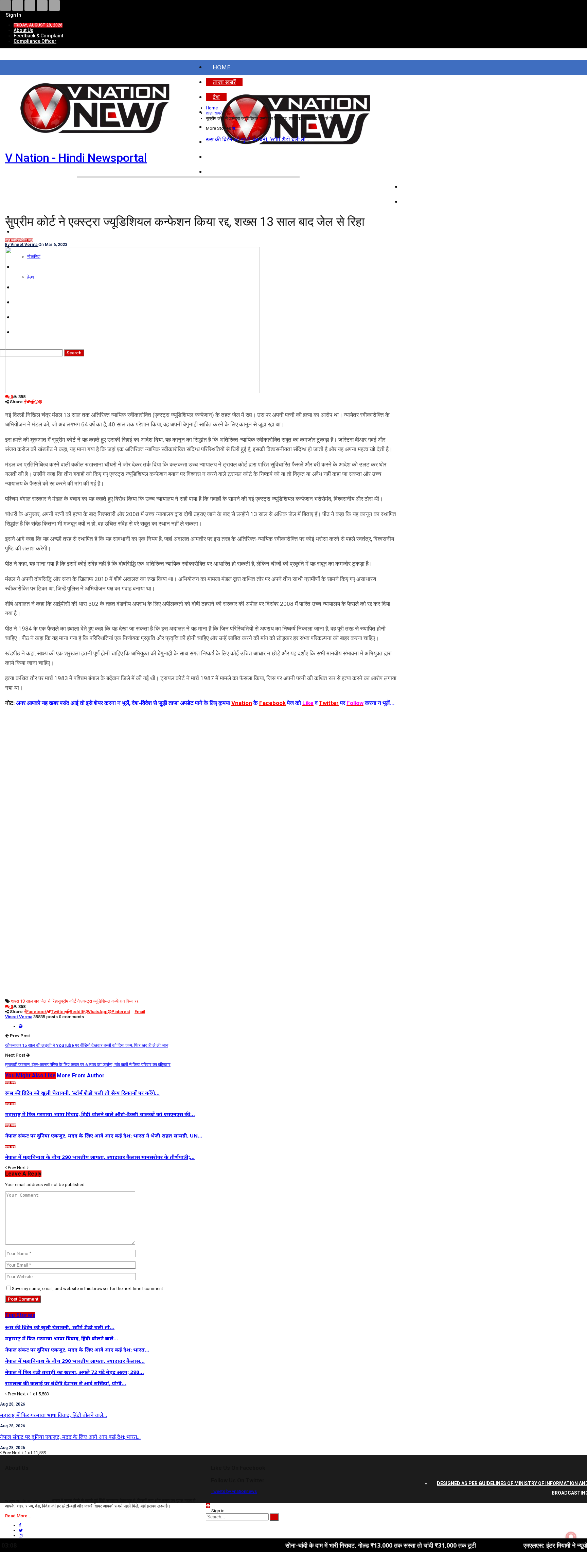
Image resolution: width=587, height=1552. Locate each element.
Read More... (18, 1515)
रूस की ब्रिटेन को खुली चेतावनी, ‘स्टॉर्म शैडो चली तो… (257, 139)
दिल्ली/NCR (421, 172)
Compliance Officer (35, 41)
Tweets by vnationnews (234, 1491)
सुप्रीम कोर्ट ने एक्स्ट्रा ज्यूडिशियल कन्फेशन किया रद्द (98, 1001)
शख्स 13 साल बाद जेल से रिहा (34, 1001)
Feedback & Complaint (38, 35)
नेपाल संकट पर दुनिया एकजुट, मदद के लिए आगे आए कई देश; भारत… (70, 1437)
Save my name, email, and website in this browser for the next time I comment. (88, 1288)
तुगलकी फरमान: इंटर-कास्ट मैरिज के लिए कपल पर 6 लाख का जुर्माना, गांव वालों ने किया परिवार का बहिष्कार (88, 1064)
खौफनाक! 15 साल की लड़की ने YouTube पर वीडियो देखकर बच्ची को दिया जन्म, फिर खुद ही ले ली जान (86, 1045)
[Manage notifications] (571, 1537)
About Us (23, 30)
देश (18, 240)
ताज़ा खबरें (10, 240)
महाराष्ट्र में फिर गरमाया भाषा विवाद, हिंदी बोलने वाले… (53, 1415)
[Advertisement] (200, 755)
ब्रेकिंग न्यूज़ (26, 240)
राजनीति (417, 187)
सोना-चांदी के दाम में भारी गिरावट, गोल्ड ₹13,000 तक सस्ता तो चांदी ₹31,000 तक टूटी (322, 1545)
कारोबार (417, 202)
